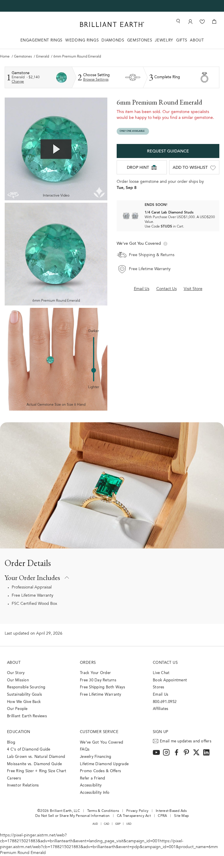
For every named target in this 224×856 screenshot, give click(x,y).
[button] (112, 578)
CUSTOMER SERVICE (99, 732)
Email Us (160, 695)
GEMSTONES (139, 40)
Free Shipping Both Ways (102, 687)
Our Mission (18, 680)
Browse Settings (95, 79)
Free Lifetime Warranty (32, 596)
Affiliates (161, 709)
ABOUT (197, 40)
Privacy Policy (137, 811)
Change (18, 82)
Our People (17, 709)
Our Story (15, 673)
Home (5, 56)
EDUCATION (18, 732)
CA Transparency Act (134, 816)
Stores (158, 687)
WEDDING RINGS (82, 40)
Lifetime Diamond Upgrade (104, 764)
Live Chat (161, 673)
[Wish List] (202, 21)
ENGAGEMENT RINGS (41, 40)
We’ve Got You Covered (101, 742)
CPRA (162, 816)
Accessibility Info (95, 793)
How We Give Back (24, 702)
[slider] (93, 370)
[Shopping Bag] (214, 21)
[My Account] (190, 21)
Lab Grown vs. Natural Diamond (36, 757)
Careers (14, 778)
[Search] (177, 21)
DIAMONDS (113, 40)
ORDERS (88, 663)
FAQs (85, 749)
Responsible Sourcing (26, 687)
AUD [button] (95, 824)
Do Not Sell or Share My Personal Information (72, 816)
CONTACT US (165, 663)
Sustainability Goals (24, 695)
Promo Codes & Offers (100, 771)
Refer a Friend (92, 778)
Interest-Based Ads (171, 811)
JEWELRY (164, 40)
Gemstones (23, 56)
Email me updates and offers (185, 741)
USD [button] (129, 824)
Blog (11, 742)
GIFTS (181, 40)
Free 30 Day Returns (98, 680)
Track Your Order (95, 673)
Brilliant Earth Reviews (27, 716)
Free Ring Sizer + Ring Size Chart (36, 771)
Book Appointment (170, 680)
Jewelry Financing (95, 757)
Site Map (181, 816)
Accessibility (91, 785)
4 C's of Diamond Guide (28, 749)
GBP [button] (118, 824)
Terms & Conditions (103, 811)
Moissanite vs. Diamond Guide (34, 764)
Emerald (43, 56)
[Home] (112, 24)
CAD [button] (107, 824)
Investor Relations (23, 785)
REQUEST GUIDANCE (168, 152)
